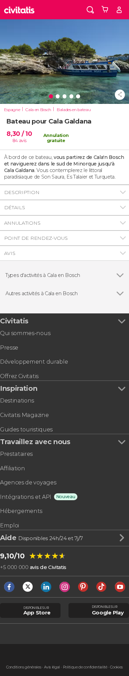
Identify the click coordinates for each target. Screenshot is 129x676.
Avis (9, 253)
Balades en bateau (74, 109)
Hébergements (21, 511)
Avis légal (52, 667)
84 (15, 140)
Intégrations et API (25, 497)
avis (22, 140)
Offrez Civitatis (19, 376)
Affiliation (12, 468)
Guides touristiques (26, 429)
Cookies (116, 667)
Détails (14, 207)
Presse (9, 347)
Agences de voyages (28, 482)
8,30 (19, 133)
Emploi (9, 525)
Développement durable (34, 361)
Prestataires (16, 454)
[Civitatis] (19, 9)
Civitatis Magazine (24, 415)
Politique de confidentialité (85, 667)
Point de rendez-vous (36, 238)
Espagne (12, 109)
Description (21, 192)
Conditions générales (23, 667)
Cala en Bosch (38, 109)
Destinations (17, 400)
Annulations (22, 223)
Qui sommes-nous (25, 333)
